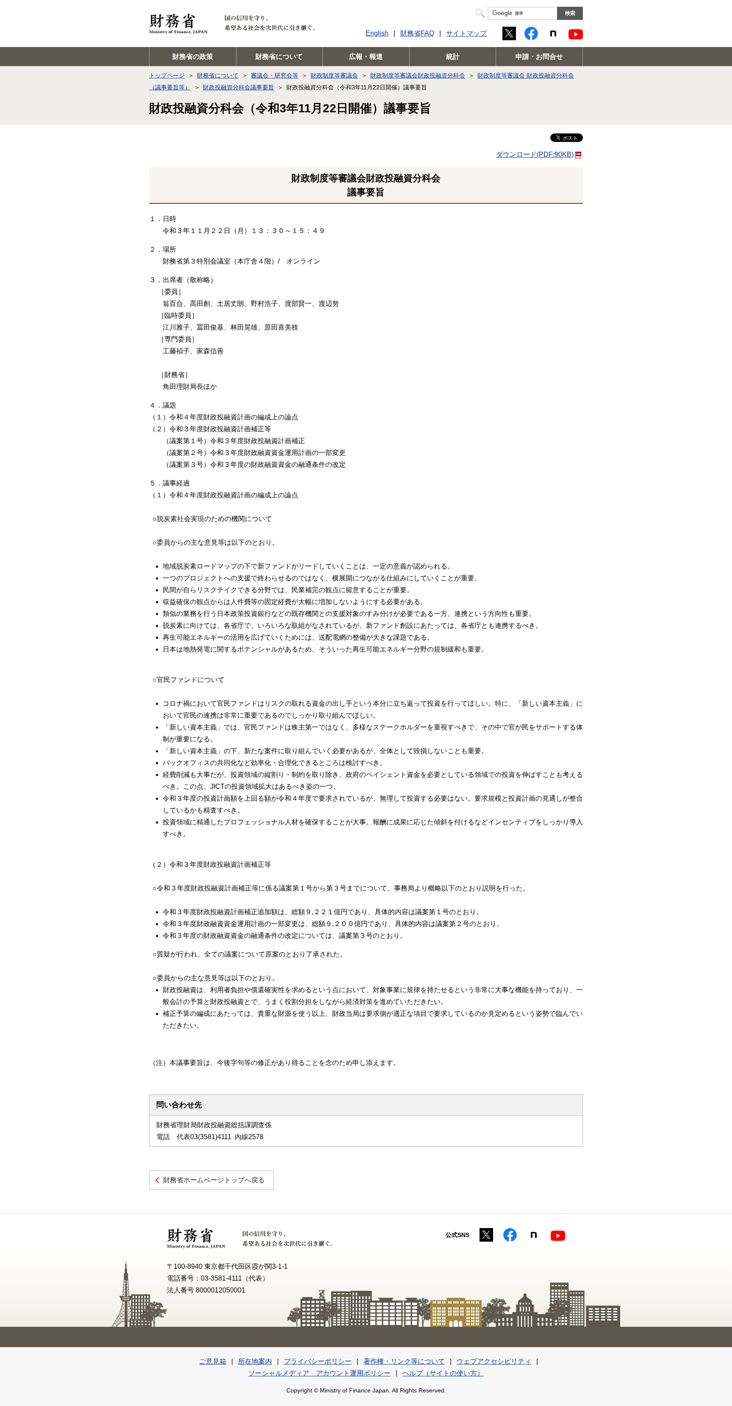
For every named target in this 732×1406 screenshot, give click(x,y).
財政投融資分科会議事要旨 (238, 87)
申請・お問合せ (539, 56)
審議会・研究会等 (274, 75)
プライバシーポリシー (318, 1361)
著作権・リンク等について (404, 1361)
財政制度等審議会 (334, 75)
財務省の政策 (192, 56)
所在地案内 (255, 1361)
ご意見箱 (212, 1361)
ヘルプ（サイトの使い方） (443, 1373)
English (377, 33)
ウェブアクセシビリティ (494, 1361)
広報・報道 (366, 56)
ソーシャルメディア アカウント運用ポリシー (319, 1373)
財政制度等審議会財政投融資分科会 (417, 75)
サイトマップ (466, 33)
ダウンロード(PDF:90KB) (535, 154)
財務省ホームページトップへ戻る (214, 1180)
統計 (453, 56)
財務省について (279, 56)
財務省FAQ (417, 33)
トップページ (167, 75)
